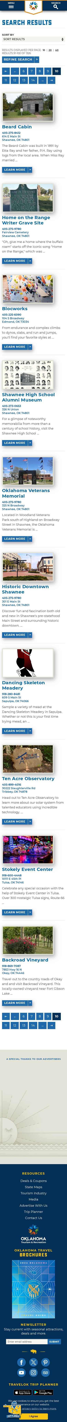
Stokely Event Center (27, 869)
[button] (11, 5)
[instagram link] (33, 1372)
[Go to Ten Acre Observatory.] (28, 759)
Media (33, 1199)
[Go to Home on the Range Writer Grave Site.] (28, 197)
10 (56, 71)
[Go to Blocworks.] (28, 289)
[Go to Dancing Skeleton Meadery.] (28, 663)
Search (55, 3)
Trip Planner (33, 1212)
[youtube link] (21, 1372)
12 (14, 80)
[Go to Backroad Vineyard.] (28, 940)
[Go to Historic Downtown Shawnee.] (28, 566)
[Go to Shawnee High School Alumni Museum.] (28, 374)
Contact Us (33, 1218)
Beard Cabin (17, 127)
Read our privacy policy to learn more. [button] (34, 1408)
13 (23, 80)
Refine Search (18, 59)
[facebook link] (21, 1362)
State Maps (33, 1187)
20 (50, 50)
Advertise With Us (33, 1206)
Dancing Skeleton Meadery (23, 685)
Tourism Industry (34, 1193)
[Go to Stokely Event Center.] (28, 849)
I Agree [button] (33, 1416)
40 (57, 50)
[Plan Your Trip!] (12, 1409)
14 (33, 80)
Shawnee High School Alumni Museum (28, 397)
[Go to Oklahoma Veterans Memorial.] (28, 471)
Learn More (14, 169)
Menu (11, 3)
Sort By (8, 34)
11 (6, 80)
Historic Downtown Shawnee (25, 589)
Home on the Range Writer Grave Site (26, 220)
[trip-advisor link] (45, 1372)
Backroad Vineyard (25, 960)
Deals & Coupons (33, 1181)
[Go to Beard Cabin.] (28, 107)
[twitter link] (33, 1362)
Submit (54, 1341)
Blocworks (15, 308)
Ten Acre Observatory (28, 778)
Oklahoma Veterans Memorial (26, 493)
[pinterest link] (45, 1362)
